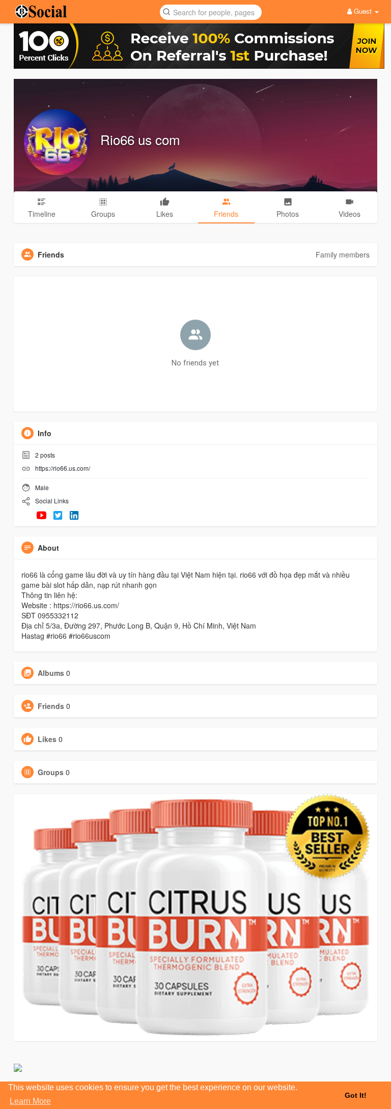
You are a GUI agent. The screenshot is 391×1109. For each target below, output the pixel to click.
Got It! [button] (356, 1095)
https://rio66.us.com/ (62, 468)
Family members (343, 254)
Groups (51, 772)
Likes (47, 739)
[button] (210, 11)
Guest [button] (363, 11)
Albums (51, 673)
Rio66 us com (140, 139)
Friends (51, 706)
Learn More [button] (30, 1101)
